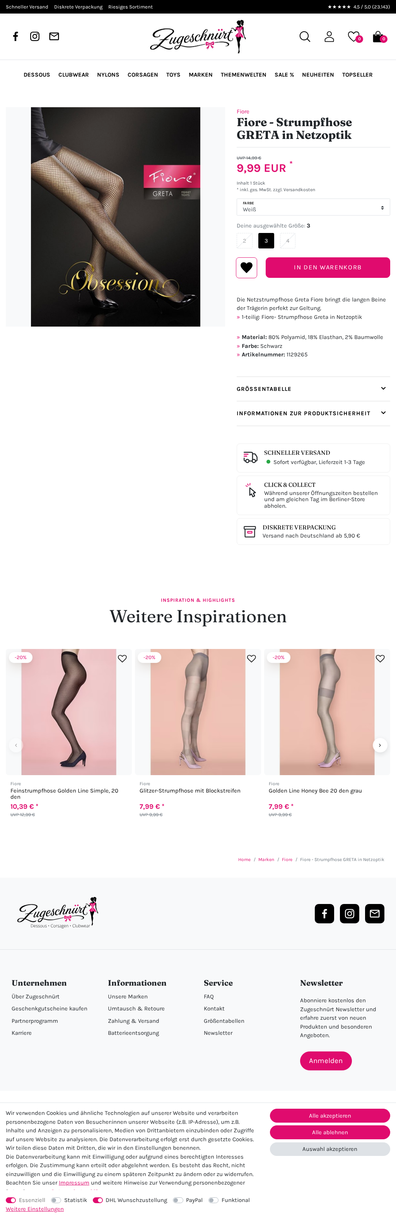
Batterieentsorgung (133, 1032)
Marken (201, 74)
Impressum (74, 1182)
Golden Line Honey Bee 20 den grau (315, 791)
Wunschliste (246, 267)
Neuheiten (318, 74)
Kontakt (214, 1008)
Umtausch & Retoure (136, 1008)
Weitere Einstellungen (35, 1208)
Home (244, 859)
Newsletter (218, 1032)
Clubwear (73, 74)
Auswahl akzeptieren (329, 1148)
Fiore (243, 111)
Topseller (357, 74)
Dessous (37, 74)
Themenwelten (243, 74)
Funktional (236, 1200)
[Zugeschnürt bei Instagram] (34, 36)
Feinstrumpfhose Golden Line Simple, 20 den (64, 794)
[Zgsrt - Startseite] (60, 912)
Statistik (75, 1200)
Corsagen (143, 74)
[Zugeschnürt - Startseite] (198, 36)
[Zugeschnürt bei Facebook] (15, 36)
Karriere (22, 1032)
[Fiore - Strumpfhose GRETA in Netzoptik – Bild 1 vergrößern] (115, 217)
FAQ (209, 996)
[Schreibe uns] (54, 36)
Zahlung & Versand (133, 1020)
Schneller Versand (297, 452)
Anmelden (326, 1060)
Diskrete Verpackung (299, 527)
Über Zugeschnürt (36, 996)
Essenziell (32, 1200)
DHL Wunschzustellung (136, 1200)
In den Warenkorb (328, 267)
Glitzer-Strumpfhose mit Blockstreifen (190, 791)
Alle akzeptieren (330, 1115)
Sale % (284, 74)
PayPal (194, 1200)
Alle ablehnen (330, 1132)
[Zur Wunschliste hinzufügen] (122, 658)
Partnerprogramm (35, 1020)
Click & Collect (290, 484)
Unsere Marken (128, 996)
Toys (173, 74)
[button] (329, 36)
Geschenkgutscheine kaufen (49, 1008)
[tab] (313, 389)
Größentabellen (224, 1020)
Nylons (108, 74)
